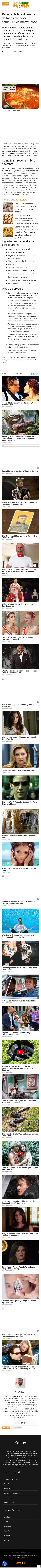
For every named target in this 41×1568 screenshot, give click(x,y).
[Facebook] (19, 1423)
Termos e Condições (11, 1479)
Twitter (6, 1522)
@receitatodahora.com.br (23, 357)
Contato (7, 1484)
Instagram (7, 1526)
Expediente (8, 1488)
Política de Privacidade (12, 1493)
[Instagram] (25, 1423)
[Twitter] (22, 1423)
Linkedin (7, 1536)
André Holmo (7, 52)
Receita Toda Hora (8, 43)
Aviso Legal (8, 1498)
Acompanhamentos (22, 43)
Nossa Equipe (9, 1502)
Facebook (7, 1517)
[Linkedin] (16, 1423)
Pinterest (7, 1540)
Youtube (7, 1531)
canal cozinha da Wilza (25, 148)
